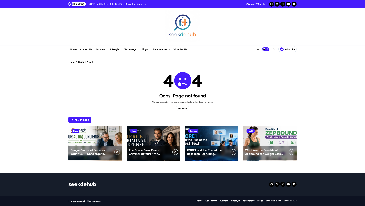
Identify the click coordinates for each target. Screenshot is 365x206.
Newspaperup (77, 200)
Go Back (182, 108)
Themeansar (93, 200)
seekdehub (82, 183)
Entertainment (160, 49)
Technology (130, 49)
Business (100, 49)
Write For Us (180, 49)
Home (73, 49)
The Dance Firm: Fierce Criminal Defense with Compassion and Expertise (147, 153)
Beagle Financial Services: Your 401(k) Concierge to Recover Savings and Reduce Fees (88, 155)
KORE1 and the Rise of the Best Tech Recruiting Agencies (204, 153)
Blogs (145, 49)
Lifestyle (114, 49)
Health (250, 131)
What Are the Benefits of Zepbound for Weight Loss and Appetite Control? (263, 153)
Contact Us (86, 49)
